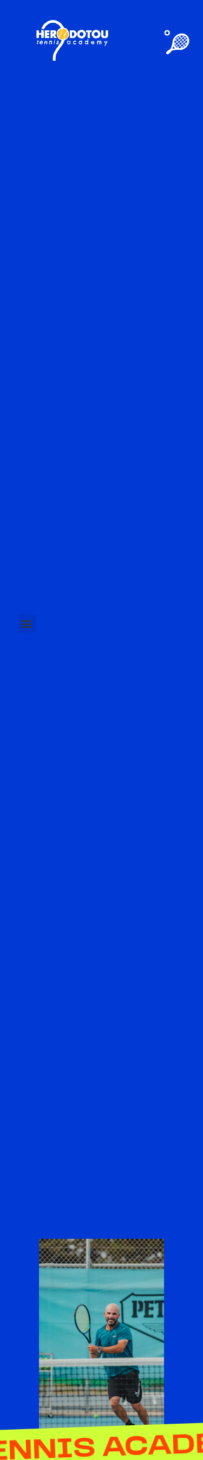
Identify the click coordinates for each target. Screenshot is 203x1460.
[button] (27, 624)
